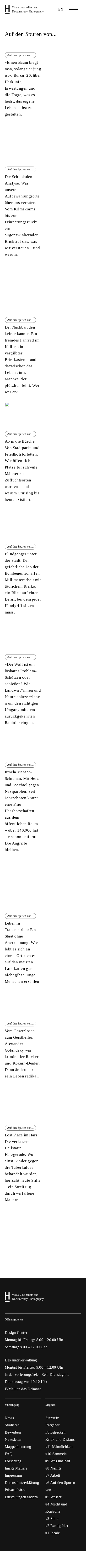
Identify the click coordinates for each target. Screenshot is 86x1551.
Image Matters (16, 1468)
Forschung (13, 1461)
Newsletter (13, 1439)
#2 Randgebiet (56, 1526)
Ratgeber (52, 1425)
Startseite (52, 1418)
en (60, 9)
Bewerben (13, 1432)
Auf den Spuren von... (31, 34)
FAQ (9, 1454)
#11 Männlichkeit (59, 1447)
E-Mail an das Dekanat (23, 1389)
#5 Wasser (53, 1497)
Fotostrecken (55, 1432)
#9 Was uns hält (57, 1461)
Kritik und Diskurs (60, 1439)
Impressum (13, 1475)
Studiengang (12, 1404)
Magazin (50, 1404)
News (9, 1418)
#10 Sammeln (56, 1454)
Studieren (12, 1425)
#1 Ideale (52, 1533)
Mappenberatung (18, 1447)
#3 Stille (51, 1518)
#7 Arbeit (52, 1475)
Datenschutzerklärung (22, 1483)
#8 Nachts (53, 1468)
